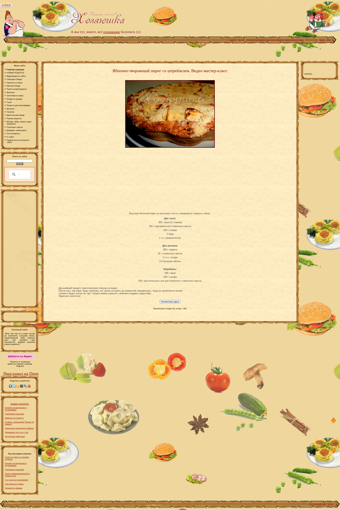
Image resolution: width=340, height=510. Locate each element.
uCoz (330, 504)
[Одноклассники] (18, 386)
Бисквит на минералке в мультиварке (16, 409)
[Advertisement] (170, 51)
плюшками (111, 32)
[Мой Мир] (22, 386)
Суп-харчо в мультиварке (16, 480)
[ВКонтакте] (10, 386)
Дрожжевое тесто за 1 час (16, 432)
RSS (34, 40)
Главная (232, 40)
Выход (322, 40)
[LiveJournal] (25, 386)
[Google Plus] (29, 386)
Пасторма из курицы (14, 484)
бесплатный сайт (317, 504)
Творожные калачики (14, 414)
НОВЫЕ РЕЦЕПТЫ (20, 404)
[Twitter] (14, 386)
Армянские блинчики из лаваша (19, 428)
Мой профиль (311, 40)
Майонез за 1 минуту (14, 418)
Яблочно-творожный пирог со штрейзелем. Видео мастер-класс (275, 40)
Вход (329, 40)
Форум (241, 40)
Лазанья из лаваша (13, 488)
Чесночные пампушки (15, 436)
